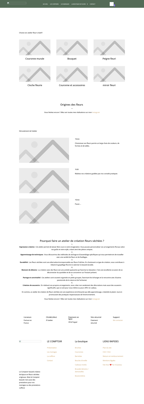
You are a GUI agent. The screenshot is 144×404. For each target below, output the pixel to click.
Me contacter (118, 320)
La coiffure (51, 356)
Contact (92, 4)
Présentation (52, 348)
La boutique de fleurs (78, 4)
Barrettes (78, 356)
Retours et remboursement (113, 356)
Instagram (96, 112)
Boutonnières (80, 376)
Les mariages (65, 4)
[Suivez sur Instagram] (24, 393)
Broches (78, 348)
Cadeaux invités (81, 365)
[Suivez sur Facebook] (20, 393)
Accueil (45, 4)
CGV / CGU (107, 352)
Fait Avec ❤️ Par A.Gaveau (112, 365)
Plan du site (107, 348)
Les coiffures (54, 4)
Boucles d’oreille (81, 360)
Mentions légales (109, 360)
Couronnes (79, 352)
